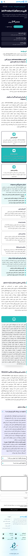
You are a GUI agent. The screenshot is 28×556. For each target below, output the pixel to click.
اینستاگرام (24, 537)
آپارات (12, 537)
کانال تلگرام (11, 533)
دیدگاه (25, 475)
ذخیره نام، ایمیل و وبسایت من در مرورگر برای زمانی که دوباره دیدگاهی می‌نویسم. (15, 506)
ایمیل (25, 497)
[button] (26, 1)
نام (26, 492)
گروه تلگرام (24, 533)
